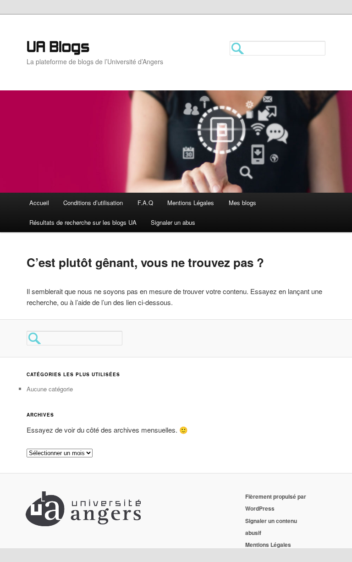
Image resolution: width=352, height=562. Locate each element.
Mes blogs (242, 202)
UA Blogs (58, 48)
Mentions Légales (190, 202)
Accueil (39, 202)
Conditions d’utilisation (93, 202)
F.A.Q (145, 202)
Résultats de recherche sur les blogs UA (83, 222)
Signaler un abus (173, 222)
